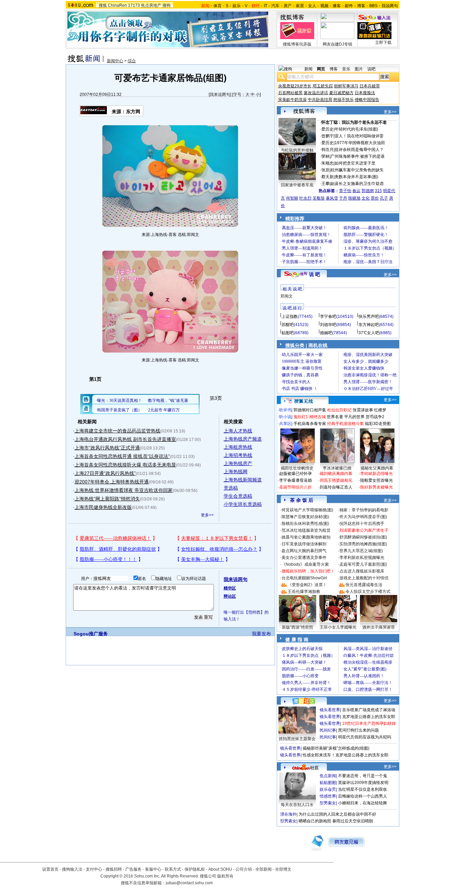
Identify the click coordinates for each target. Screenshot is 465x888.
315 (378, 190)
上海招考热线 (238, 455)
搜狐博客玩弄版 (297, 44)
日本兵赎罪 (369, 86)
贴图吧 (288, 332)
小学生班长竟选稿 (243, 504)
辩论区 (230, 596)
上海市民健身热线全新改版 (103, 507)
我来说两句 (220, 94)
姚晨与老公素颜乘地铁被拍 (306, 537)
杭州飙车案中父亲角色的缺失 (357, 170)
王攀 (325, 183)
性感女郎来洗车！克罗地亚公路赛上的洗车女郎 (345, 755)
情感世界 (328, 796)
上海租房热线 (238, 447)
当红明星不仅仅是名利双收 (362, 789)
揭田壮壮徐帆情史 (297, 468)
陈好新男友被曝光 (376, 487)
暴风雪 (332, 198)
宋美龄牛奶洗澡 (292, 99)
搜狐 (103, 5)
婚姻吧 (326, 332)
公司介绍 (244, 869)
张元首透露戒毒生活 (364, 584)
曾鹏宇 (327, 136)
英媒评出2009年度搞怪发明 (363, 782)
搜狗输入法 (72, 869)
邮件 (349, 5)
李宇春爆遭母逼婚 (295, 480)
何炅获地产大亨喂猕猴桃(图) (307, 510)
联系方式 (173, 869)
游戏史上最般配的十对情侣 (363, 578)
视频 (324, 5)
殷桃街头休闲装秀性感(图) (305, 523)
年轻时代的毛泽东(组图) (356, 129)
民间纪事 (328, 730)
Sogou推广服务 (91, 633)
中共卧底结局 (320, 99)
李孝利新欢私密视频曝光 (361, 557)
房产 (288, 5)
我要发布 (261, 633)
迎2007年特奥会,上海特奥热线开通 (112, 481)
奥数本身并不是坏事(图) (356, 176)
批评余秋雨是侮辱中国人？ (359, 149)
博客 (361, 5)
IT (265, 5)
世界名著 (335, 416)
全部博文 (283, 869)
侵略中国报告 (367, 99)
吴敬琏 (318, 198)
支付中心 (94, 869)
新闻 (308, 69)
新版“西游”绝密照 (297, 627)
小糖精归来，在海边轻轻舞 (362, 803)
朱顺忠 (327, 163)
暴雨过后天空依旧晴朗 (352, 821)
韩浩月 (327, 149)
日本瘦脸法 (365, 92)
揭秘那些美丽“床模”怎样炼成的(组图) (336, 748)
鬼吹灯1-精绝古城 (309, 416)
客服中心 (153, 869)
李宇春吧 (328, 316)
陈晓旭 (354, 198)
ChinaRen (117, 5)
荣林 (325, 156)
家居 (300, 5)
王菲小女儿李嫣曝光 (338, 627)
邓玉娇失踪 (322, 86)
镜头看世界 (330, 709)
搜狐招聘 (114, 869)
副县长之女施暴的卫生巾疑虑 (357, 183)
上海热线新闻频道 (243, 479)
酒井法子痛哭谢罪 (378, 627)
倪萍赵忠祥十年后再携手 (361, 523)
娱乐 (237, 5)
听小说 (285, 416)
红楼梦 (380, 410)
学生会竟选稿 (238, 496)
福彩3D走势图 (378, 423)
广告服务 (133, 869)
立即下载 (383, 42)
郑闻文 (286, 296)
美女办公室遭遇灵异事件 (304, 557)
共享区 (285, 423)
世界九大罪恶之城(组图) (361, 550)
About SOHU (220, 869)
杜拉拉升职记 (339, 410)
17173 (134, 5)
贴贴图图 (328, 782)
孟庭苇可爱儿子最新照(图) (363, 564)
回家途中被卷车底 (297, 185)
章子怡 (345, 190)
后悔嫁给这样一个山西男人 (362, 796)
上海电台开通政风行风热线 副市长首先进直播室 (125, 439)
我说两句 (390, 5)
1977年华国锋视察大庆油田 (360, 142)
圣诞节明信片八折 (295, 487)
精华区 (230, 588)
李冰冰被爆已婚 (337, 468)
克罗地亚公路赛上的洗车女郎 (368, 716)
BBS (373, 5)
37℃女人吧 (368, 332)
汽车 (275, 5)
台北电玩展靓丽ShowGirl (304, 578)
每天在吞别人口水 (297, 804)
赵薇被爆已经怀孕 (295, 473)
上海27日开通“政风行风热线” (105, 473)
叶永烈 (305, 198)
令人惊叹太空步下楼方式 (368, 591)
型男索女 (328, 803)
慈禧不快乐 (343, 99)
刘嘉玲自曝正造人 (336, 487)
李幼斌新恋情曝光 (376, 473)
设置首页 (50, 869)
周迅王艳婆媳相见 (336, 480)
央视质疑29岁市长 (294, 86)
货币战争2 (375, 416)
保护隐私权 (195, 869)
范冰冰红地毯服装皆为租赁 (306, 530)
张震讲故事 (363, 410)
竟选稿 (231, 488)
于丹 (343, 198)
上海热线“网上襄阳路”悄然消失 (107, 498)
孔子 (384, 198)
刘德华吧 (328, 324)
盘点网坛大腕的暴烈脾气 (304, 550)
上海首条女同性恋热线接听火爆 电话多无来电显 (125, 464)
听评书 (285, 410)
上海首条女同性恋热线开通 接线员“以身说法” (122, 456)
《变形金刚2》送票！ (307, 584)
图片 (359, 69)
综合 (132, 60)
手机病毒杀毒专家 (309, 423)
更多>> (207, 515)
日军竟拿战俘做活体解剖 (304, 544)
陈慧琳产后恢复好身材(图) (305, 516)
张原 (325, 170)
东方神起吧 (368, 324)
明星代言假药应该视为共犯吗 (364, 737)
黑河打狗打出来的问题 (358, 730)
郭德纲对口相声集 (309, 410)
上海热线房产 (238, 463)
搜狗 (166, 5)
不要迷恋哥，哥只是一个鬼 (362, 775)
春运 (356, 190)
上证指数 (290, 316)
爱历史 (327, 129)
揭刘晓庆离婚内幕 (336, 473)
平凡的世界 (354, 416)
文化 (366, 198)
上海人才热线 (238, 430)
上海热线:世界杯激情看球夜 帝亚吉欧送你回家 (124, 490)
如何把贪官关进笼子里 (355, 163)
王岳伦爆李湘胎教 (304, 591)
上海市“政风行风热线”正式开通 (107, 447)
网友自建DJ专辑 (337, 44)
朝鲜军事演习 (346, 86)
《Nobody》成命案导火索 (305, 564)
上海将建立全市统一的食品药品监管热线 (117, 430)
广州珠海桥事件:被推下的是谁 (358, 156)
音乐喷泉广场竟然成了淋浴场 (368, 709)
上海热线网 (235, 471)
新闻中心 (115, 60)
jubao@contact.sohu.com (189, 883)
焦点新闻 (328, 775)
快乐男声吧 (368, 316)
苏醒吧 (288, 324)
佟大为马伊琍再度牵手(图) (363, 516)
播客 (337, 5)
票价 (375, 198)
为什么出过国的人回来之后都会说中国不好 (337, 814)
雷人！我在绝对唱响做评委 (359, 136)
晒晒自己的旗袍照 (315, 821)
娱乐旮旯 (328, 789)
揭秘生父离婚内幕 (376, 468)
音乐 (346, 69)
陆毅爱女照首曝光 (376, 480)
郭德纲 (368, 190)
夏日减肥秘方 (341, 92)
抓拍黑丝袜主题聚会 (297, 738)
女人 (312, 5)
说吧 (371, 69)
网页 (321, 69)
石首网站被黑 (290, 92)
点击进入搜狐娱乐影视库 (361, 571)
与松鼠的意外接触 (297, 150)
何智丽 (292, 198)
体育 (217, 5)
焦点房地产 (151, 5)
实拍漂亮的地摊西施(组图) (363, 544)
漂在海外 (288, 814)
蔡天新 (327, 176)
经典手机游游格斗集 (345, 423)
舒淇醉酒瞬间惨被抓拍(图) (363, 537)
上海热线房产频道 (243, 439)
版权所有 (225, 876)
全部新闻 (263, 869)
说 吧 (314, 274)
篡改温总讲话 (316, 92)
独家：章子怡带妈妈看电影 (363, 510)
